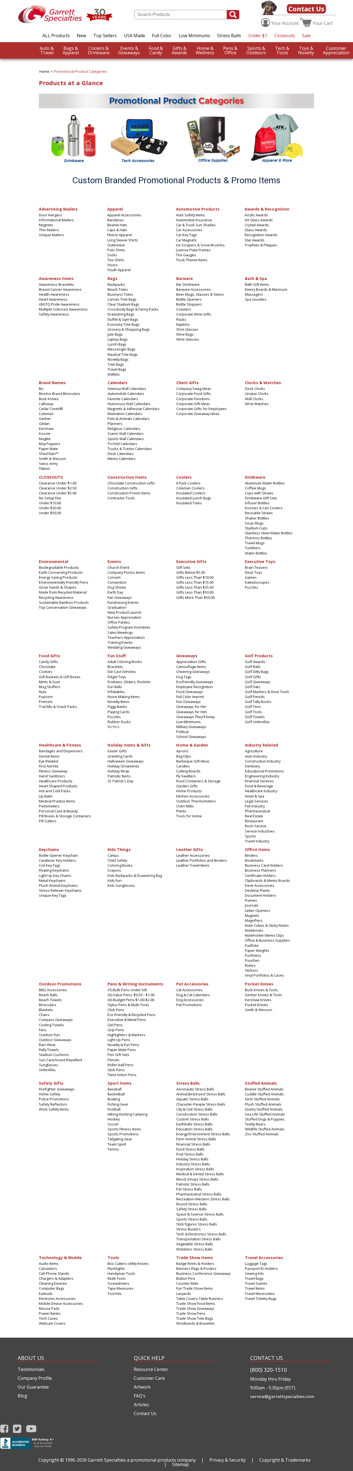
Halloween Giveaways (126, 761)
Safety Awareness (54, 314)
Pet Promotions (189, 1004)
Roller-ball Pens (120, 1064)
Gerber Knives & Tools (263, 994)
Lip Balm (45, 796)
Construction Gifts (123, 488)
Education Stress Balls (194, 1129)
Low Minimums (194, 35)
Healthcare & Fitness (60, 744)
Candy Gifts (48, 661)
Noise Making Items (124, 696)
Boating (114, 1098)
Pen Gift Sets (118, 1054)
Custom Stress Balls (192, 1119)
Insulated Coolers (190, 493)
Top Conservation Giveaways (63, 607)
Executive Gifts (191, 561)
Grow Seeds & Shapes (57, 587)
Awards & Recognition (267, 208)
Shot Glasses (187, 329)
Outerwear (116, 245)
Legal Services (256, 801)
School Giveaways (191, 736)
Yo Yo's (113, 726)
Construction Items (127, 477)
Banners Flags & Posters (196, 1268)
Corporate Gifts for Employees (201, 408)
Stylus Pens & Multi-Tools (128, 1004)
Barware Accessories (193, 289)
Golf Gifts (253, 676)
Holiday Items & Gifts (129, 744)
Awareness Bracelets (56, 284)
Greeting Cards (120, 756)
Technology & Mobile (60, 1257)
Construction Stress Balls (197, 1114)
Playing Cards (119, 711)
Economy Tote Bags (124, 324)
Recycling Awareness (56, 597)
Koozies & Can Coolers (264, 507)
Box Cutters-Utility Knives (128, 1263)
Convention (117, 582)
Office (230, 50)
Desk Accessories (259, 885)
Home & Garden (192, 744)
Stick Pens (116, 1069)
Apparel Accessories (124, 214)
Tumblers (253, 547)
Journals (251, 905)
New (81, 35)
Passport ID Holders (261, 1268)
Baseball (115, 1089)
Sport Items (120, 1083)
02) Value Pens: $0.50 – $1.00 (131, 994)
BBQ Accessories (53, 989)
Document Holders (260, 895)
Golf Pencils (255, 696)
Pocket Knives (259, 983)
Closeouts (284, 35)
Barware (184, 278)
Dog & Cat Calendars (193, 994)
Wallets (114, 374)
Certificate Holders (260, 875)
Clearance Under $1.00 (57, 483)
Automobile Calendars (126, 393)
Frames (251, 900)
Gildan (44, 423)
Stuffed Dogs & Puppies (265, 1119)
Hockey (114, 1119)
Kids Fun (115, 880)
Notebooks (254, 930)
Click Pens (116, 1009)
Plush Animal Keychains (58, 885)
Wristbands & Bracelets (195, 1323)
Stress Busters (188, 1229)
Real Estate (254, 815)
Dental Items (49, 756)
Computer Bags (51, 1288)
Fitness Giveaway (53, 771)
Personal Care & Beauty (58, 811)
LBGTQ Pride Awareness (59, 304)
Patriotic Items (119, 776)
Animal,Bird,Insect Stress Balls (201, 1094)
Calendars (117, 382)
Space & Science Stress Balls (200, 1214)
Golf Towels (255, 716)
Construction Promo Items (129, 493)
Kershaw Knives (258, 999)
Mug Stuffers (49, 686)
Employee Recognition (194, 686)
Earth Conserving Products (61, 572)
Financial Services (259, 780)
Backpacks (116, 284)
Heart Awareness (53, 299)
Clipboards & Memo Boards (267, 880)
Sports (250, 836)
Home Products (189, 790)
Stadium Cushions (54, 1054)
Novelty (306, 50)
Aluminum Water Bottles (265, 483)
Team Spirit (117, 1144)
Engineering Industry (262, 776)
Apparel (71, 50)
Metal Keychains (52, 880)
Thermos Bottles (258, 537)
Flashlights (116, 1268)
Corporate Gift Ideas (193, 403)
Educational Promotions (264, 771)
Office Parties (119, 622)
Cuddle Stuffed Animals (264, 1094)
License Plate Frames (193, 249)
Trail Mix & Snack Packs (58, 706)
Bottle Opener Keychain (58, 855)
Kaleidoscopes (257, 582)
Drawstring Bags (121, 314)
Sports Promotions (123, 1133)
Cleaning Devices (53, 1283)
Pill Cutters (48, 820)
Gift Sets (183, 567)
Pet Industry (255, 806)
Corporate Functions (193, 398)
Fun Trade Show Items (194, 1288)
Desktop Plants (257, 890)
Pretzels (46, 701)
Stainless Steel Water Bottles (269, 532)
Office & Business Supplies (267, 940)
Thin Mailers (49, 229)
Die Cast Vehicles (122, 671)
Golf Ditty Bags (257, 671)
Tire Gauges (186, 254)
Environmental (53, 561)
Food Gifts (49, 655)
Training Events (120, 642)
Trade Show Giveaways (195, 1308)
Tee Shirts (115, 259)
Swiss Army (48, 463)
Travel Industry (257, 841)
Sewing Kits (254, 1273)
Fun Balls (115, 686)
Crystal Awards (257, 224)
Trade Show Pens (190, 1313)
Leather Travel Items (193, 865)
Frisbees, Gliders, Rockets (129, 681)
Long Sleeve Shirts (122, 240)
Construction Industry (262, 761)
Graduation (117, 607)
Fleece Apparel (119, 234)
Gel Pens (115, 1024)
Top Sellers (105, 35)
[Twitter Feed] (17, 1428)
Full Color (162, 35)
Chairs (44, 1014)
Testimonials (31, 1369)
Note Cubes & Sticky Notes (267, 925)
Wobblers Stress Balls (194, 1249)
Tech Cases (48, 1318)
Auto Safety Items (190, 214)
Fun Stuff (117, 655)
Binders (251, 855)
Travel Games (256, 1283)
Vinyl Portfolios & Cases (264, 975)
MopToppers (49, 443)
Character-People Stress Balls (200, 1104)
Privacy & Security (227, 1460)
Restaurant (254, 820)
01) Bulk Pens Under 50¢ (128, 989)
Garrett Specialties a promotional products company (142, 1460)
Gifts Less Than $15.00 (194, 582)
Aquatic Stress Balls (192, 1098)
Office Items (257, 849)
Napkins (183, 324)
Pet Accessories (192, 983)
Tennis (113, 1149)
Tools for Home (189, 815)
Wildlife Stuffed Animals (264, 1129)
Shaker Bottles (257, 518)
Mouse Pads (49, 1308)
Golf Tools (253, 711)
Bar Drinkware (188, 284)
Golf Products (259, 655)
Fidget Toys (117, 676)
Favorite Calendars (123, 398)
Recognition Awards (261, 234)
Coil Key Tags (49, 865)
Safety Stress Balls (191, 1208)
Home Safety (49, 1094)
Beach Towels (50, 999)
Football (114, 1109)
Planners (115, 423)
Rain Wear (47, 1044)
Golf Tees (253, 706)
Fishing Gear (118, 1104)
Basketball (116, 1094)
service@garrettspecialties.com (282, 1396)
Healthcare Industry (261, 790)
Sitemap (180, 1464)
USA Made (134, 35)
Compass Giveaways (56, 1019)
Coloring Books (120, 865)
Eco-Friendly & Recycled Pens (132, 1014)
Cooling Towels (51, 1024)
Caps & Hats (117, 229)
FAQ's (139, 1396)
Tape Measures (120, 1288)
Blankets (46, 1009)
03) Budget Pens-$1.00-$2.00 (131, 999)
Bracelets (115, 666)
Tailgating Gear (120, 1138)
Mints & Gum (49, 681)
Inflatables (116, 691)
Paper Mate (48, 448)
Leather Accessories (193, 855)
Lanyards (183, 1293)
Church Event (118, 567)
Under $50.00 (50, 512)
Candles (183, 766)
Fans (43, 1029)
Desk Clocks (255, 388)
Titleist (44, 468)
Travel (47, 50)
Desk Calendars (121, 453)
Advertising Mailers (58, 208)
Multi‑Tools (117, 1278)
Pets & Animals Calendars (129, 418)
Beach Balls (48, 994)
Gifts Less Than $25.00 (194, 587)
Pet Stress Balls (189, 1189)
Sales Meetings (120, 632)
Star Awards (254, 240)
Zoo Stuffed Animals (262, 1133)
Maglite (45, 438)
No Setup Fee (50, 497)
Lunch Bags (117, 344)
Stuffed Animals (261, 1083)
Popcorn (46, 696)
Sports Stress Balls (191, 1219)
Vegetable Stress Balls (194, 1243)
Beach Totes (118, 289)
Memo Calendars (122, 458)
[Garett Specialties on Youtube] (31, 1428)
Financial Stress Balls (193, 1144)
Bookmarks (254, 860)
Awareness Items (56, 278)
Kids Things (119, 849)
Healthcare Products (56, 780)
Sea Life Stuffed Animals (265, 1114)
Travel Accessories (264, 1257)
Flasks (181, 319)
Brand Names (52, 382)
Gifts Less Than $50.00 (194, 592)
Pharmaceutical (257, 811)
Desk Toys (253, 572)
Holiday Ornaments (123, 766)
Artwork (142, 1387)
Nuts (43, 691)
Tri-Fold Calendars (122, 443)
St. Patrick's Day (120, 780)
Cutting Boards (188, 771)
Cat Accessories (189, 989)
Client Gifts (187, 382)
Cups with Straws (259, 493)
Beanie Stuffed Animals (264, 1089)
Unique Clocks (257, 393)
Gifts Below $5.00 (190, 572)
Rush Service (255, 825)
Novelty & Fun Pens (123, 1044)
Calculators (48, 1268)
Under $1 (257, 35)
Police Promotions (54, 1098)
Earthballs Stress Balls (194, 1124)
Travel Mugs (255, 542)
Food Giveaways (189, 691)
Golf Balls (253, 666)
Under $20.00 (50, 507)
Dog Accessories (190, 999)
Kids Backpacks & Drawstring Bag (135, 875)
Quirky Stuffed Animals (264, 1109)
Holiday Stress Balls (192, 1159)
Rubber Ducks (119, 721)
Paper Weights (257, 950)
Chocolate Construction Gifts (131, 483)
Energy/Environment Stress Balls (203, 1133)
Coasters (183, 309)
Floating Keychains (54, 870)
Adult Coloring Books (125, 661)
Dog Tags (183, 676)
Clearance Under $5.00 (57, 493)
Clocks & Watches (263, 382)
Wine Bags (185, 334)
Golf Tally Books (258, 701)
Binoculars (47, 1004)
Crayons (114, 870)
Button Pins (185, 1278)
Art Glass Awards (259, 219)
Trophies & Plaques (261, 245)
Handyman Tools (121, 1273)
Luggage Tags (256, 1263)
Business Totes (120, 294)
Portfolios (253, 955)
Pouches (252, 960)
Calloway (46, 403)
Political (182, 731)
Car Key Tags (186, 234)
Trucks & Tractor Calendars (130, 448)
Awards (179, 50)
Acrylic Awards (256, 214)
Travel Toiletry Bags (261, 1298)
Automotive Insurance (194, 219)
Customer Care (149, 1378)
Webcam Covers (52, 1323)
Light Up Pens (119, 1039)
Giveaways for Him (191, 711)
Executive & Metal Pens (127, 1019)
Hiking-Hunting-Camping (127, 1114)
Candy (156, 50)
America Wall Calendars (127, 388)
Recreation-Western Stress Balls (203, 1199)
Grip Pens (116, 1029)
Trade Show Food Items (195, 1303)
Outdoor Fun (49, 1034)
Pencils (113, 1059)
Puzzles (251, 587)
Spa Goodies (255, 299)
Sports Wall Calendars (126, 438)
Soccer (113, 1124)
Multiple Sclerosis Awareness (63, 309)
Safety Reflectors (53, 1104)
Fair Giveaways (120, 597)
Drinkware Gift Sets (261, 497)
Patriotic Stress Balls (193, 1184)
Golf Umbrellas (257, 721)
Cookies (45, 671)
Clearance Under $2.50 (57, 488)
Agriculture (254, 750)
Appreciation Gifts (191, 661)
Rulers (250, 965)
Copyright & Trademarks (285, 1460)
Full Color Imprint (190, 696)
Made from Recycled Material (63, 592)
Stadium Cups (256, 528)
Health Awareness (54, 294)
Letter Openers (257, 910)
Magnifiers (254, 920)
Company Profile (35, 1378)
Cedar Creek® (51, 408)
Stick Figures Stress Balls (196, 1224)
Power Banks (50, 1313)
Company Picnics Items (126, 572)
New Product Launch (124, 612)
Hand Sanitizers (52, 776)
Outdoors (256, 50)
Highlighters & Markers (126, 1034)
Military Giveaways (191, 726)
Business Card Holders (264, 865)
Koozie (44, 433)
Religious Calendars (124, 428)
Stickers (251, 970)
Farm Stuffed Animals (262, 1098)
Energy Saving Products (58, 577)
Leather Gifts (189, 849)
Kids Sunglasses (121, 885)
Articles (141, 1404)
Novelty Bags (118, 359)
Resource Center (151, 1369)
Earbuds (46, 1293)
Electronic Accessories (57, 1298)
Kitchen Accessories (193, 796)
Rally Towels (49, 1049)
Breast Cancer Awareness (60, 289)
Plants (181, 811)
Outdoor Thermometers (196, 801)
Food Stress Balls (190, 1149)
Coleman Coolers (190, 488)
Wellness (205, 50)
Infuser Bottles (257, 502)
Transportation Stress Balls (198, 1238)
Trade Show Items (194, 1257)
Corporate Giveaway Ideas (198, 413)
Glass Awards (256, 229)
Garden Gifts (187, 785)
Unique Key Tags (52, 895)
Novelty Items (119, 701)
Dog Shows (117, 587)
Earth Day (115, 592)
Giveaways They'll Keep (195, 716)
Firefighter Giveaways (56, 1089)
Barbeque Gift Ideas (193, 761)
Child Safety (117, 860)
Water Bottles (256, 553)
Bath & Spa (256, 278)
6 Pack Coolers (188, 483)
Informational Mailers (56, 219)
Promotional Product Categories (80, 71)
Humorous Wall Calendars (129, 403)
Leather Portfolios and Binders (201, 860)
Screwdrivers (118, 1283)
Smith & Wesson (52, 458)
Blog (22, 1396)
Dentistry (252, 766)
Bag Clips (183, 756)
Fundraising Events (123, 602)
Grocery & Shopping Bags (129, 329)
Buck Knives (49, 398)
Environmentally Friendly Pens (63, 582)
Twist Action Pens (122, 1074)
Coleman (46, 413)
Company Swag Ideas (193, 388)
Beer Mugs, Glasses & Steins (200, 294)
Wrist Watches (257, 403)
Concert (114, 577)
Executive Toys (260, 561)
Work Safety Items (54, 1109)
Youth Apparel (119, 269)
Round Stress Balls (191, 1203)
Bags (112, 278)
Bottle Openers (189, 299)
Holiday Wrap (118, 771)
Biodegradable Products (59, 567)
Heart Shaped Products (58, 785)
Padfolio (252, 945)
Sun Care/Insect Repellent (60, 1059)
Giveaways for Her (191, 706)
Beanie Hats (117, 224)
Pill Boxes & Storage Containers (65, 815)
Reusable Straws (259, 512)
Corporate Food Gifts (193, 393)
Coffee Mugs (255, 488)
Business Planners (260, 870)
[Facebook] (4, 1428)
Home (44, 71)
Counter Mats (187, 1283)
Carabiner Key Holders (57, 860)
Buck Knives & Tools (261, 989)
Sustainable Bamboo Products (64, 602)
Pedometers (49, 806)
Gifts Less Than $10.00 (194, 577)
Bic (41, 388)
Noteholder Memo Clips (264, 935)
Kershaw (46, 428)
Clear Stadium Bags (123, 304)
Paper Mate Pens (122, 1049)
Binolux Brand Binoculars (59, 393)
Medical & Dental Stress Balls (200, 1173)
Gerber (45, 418)
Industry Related (261, 744)
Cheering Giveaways (193, 671)
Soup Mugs (254, 523)
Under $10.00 (50, 502)
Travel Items (255, 1288)
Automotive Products (198, 208)
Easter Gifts (117, 750)
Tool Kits (115, 1293)
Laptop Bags (118, 339)
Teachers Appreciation (126, 637)
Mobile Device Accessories (61, 1303)
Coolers (184, 477)
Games (251, 577)
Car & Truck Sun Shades (196, 224)
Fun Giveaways (188, 701)
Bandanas (115, 219)
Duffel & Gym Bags (123, 319)
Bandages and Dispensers (61, 750)
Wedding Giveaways (124, 647)
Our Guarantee (33, 1387)
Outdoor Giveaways (55, 1039)
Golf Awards (255, 661)
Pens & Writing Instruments (135, 983)
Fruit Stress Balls (190, 1154)
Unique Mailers (51, 234)
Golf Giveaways (258, 681)
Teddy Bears (255, 1124)
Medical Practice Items (57, 801)
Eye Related (48, 761)
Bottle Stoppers (189, 304)
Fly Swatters (186, 776)
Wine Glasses (187, 339)
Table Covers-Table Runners (199, 1298)
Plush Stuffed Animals (263, 1104)
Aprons (182, 750)
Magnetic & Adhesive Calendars (134, 408)
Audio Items (48, 1263)
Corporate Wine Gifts (193, 314)
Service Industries (260, 831)
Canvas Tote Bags (122, 299)
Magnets (46, 224)
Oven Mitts (185, 806)
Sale (306, 35)
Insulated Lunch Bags (193, 497)
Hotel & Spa (254, 796)
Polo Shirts (116, 249)
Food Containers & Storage (198, 780)
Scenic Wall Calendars (126, 433)
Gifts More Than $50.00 (195, 597)
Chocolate (47, 666)
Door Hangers (50, 214)
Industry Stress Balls (193, 1164)
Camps (113, 855)
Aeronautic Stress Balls (195, 1089)
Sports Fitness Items (124, 1129)
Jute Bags (115, 334)
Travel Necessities (260, 1293)
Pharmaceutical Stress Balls (198, 1194)
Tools (282, 50)
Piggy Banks (117, 706)
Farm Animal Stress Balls (196, 1138)
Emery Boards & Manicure (266, 289)
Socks (112, 254)
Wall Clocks (254, 398)
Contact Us (306, 8)
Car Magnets (186, 240)
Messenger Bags (121, 349)
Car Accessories (189, 229)
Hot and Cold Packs (55, 790)
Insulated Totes (189, 502)
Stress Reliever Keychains (60, 890)
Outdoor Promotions (60, 983)
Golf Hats (252, 686)
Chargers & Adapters (56, 1278)
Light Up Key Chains (55, 875)
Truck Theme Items (191, 259)
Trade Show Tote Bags (194, 1318)
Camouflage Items (191, 666)
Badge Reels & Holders (195, 1263)
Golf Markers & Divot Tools (267, 691)
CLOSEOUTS (51, 477)
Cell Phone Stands (54, 1273)
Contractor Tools (121, 497)
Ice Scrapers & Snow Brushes (200, 245)
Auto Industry (256, 756)
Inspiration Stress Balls (195, 1168)
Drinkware (98, 50)
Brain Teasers (256, 567)
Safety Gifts (51, 1083)
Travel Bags (117, 369)
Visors (112, 264)
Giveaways (129, 50)
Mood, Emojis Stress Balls (197, 1179)
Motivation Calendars (125, 413)
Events (114, 561)
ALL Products (56, 35)
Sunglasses (48, 1064)
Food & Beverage (259, 785)
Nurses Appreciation (124, 617)
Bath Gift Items (257, 284)
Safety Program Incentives (129, 627)
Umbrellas (47, 1069)
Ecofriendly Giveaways (194, 681)
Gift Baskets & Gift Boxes (60, 676)
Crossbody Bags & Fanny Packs (133, 309)
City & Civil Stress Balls (194, 1109)
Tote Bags (116, 364)
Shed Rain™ (48, 453)
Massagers (254, 294)
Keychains (49, 849)
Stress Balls (229, 35)
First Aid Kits (49, 766)
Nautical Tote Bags (123, 354)
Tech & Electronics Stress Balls (201, 1234)
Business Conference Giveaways (203, 1273)
